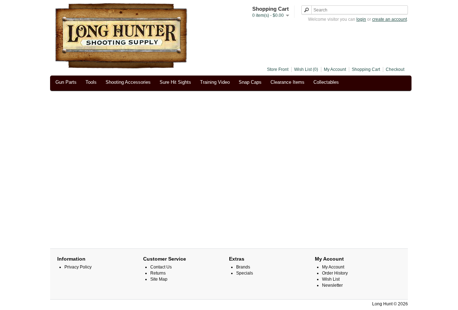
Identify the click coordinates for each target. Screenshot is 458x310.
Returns (158, 273)
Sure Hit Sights (175, 82)
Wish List (331, 279)
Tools (91, 82)
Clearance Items (287, 82)
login (361, 19)
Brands (243, 267)
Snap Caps (250, 82)
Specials (244, 273)
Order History (335, 273)
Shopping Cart (366, 69)
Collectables (326, 82)
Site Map (158, 279)
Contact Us (161, 267)
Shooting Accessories (128, 82)
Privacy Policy (78, 267)
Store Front (277, 69)
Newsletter (332, 285)
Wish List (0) (306, 69)
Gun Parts (66, 82)
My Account (335, 69)
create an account (389, 19)
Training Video (215, 82)
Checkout (395, 69)
